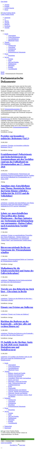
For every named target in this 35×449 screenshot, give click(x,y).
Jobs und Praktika (13, 62)
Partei (10, 60)
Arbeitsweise (12, 45)
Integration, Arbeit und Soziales (17, 381)
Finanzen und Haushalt (15, 376)
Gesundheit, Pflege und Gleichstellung (19, 378)
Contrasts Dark (10, 441)
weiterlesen (17, 176)
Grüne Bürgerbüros (14, 37)
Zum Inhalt (4, 1)
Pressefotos (11, 55)
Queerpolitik (12, 388)
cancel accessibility (6, 443)
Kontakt (6, 6)
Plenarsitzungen (5, 119)
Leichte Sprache (9, 8)
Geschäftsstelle (12, 69)
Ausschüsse (11, 47)
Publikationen (12, 64)
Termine (6, 4)
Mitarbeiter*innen (13, 40)
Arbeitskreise (12, 49)
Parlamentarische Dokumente (16, 52)
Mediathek (11, 65)
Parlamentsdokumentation (12, 109)
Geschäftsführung (13, 39)
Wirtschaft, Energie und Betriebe (17, 393)
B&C (2, 441)
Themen (6, 42)
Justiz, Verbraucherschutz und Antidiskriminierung (17, 384)
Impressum (7, 428)
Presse (6, 9)
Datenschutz (8, 426)
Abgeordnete (12, 35)
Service (6, 57)
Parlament (7, 44)
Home (2, 73)
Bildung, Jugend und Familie (16, 373)
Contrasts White (20, 441)
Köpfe (6, 34)
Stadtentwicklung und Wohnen (17, 390)
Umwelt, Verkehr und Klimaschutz (18, 391)
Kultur (10, 386)
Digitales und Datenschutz (16, 375)
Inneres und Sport (13, 380)
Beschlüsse (11, 50)
